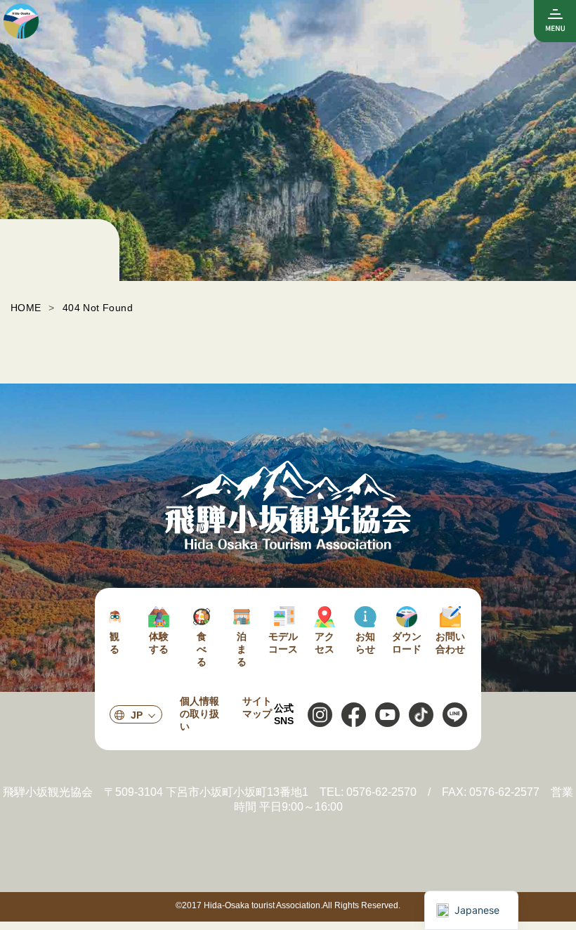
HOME (26, 307)
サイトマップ (257, 707)
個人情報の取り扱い (199, 713)
